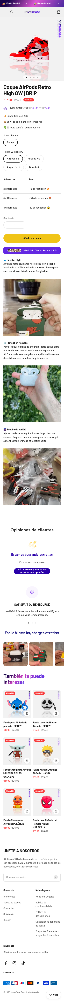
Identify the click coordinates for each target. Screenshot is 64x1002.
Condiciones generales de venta (47, 923)
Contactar (8, 908)
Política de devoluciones (42, 914)
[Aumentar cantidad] (22, 225)
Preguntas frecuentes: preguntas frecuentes (47, 933)
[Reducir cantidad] (8, 225)
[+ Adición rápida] (27, 714)
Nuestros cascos (12, 902)
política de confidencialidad (44, 904)
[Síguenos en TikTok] (23, 963)
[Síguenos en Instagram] (14, 963)
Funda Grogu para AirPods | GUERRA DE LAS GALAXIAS (17, 773)
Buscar (7, 920)
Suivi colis (8, 914)
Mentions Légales (44, 896)
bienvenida (9, 896)
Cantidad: (8, 218)
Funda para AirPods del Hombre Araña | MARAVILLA (45, 824)
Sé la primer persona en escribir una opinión (32, 571)
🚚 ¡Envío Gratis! (33, 3)
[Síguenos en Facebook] (5, 963)
